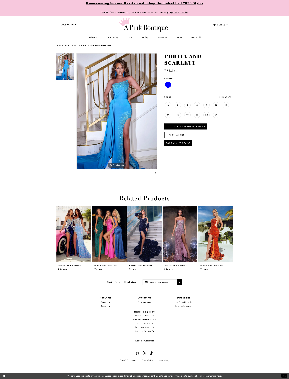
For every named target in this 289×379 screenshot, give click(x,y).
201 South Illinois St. (184, 302)
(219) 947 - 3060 (177, 12)
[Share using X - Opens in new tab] (155, 173)
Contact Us (105, 302)
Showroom (105, 306)
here (219, 375)
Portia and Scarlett (77, 45)
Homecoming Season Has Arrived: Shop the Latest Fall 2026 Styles (144, 3)
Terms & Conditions (127, 360)
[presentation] (73, 234)
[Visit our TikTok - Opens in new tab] (151, 353)
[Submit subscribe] (179, 282)
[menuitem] (68, 25)
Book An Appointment (178, 143)
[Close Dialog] (4, 375)
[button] (221, 25)
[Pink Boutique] (143, 24)
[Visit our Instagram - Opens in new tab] (137, 353)
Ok (284, 375)
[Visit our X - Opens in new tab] (144, 353)
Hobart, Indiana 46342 (184, 306)
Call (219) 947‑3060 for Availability (185, 126)
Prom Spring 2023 (101, 45)
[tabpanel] (65, 67)
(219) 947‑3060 (68, 24)
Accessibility (164, 360)
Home (59, 45)
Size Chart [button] (225, 96)
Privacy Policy (147, 360)
